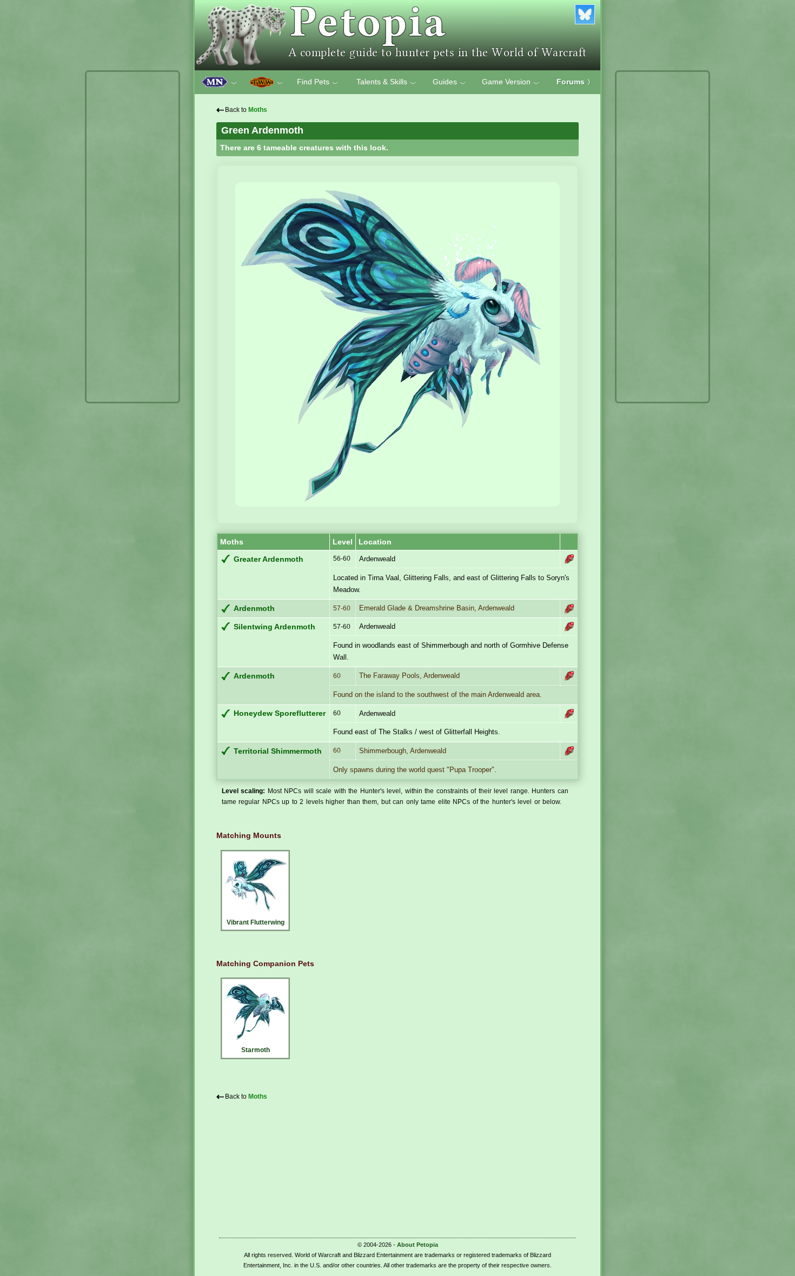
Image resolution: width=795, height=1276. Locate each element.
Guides (449, 82)
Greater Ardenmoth (268, 559)
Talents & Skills (386, 82)
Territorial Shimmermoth (278, 751)
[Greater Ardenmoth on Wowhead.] (569, 559)
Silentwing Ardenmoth (274, 627)
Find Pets (318, 82)
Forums (575, 81)
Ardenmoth (254, 608)
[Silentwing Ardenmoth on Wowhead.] (569, 627)
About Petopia (417, 1244)
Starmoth (255, 1050)
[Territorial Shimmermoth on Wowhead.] (569, 751)
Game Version (511, 82)
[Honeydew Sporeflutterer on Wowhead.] (569, 714)
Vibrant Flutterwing (255, 922)
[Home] (397, 35)
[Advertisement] (132, 237)
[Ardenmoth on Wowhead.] (569, 609)
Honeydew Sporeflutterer (280, 713)
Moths (257, 110)
